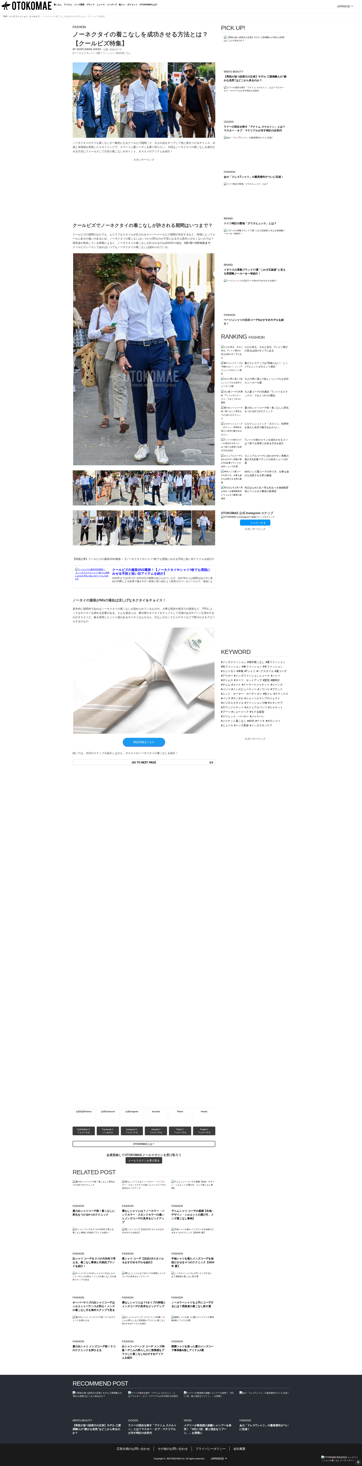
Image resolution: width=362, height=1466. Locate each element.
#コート (236, 684)
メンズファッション (18, 16)
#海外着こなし (256, 662)
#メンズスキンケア (261, 725)
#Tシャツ (249, 671)
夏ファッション (106, 53)
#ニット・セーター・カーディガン (241, 693)
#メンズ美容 (241, 725)
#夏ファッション (275, 662)
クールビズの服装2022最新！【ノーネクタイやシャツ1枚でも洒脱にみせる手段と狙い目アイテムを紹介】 (161, 571)
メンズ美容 (79, 4)
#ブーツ (225, 711)
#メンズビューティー (244, 689)
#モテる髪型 (257, 711)
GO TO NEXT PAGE (172, 762)
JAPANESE (343, 6)
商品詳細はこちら (143, 742)
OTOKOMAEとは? (148, 4)
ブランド (90, 4)
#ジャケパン (257, 716)
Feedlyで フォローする (204, 1131)
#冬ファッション (273, 666)
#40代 (250, 721)
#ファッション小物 (256, 702)
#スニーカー (228, 671)
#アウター (227, 675)
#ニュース (227, 725)
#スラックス (280, 693)
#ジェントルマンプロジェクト (262, 698)
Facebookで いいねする (108, 1131)
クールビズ (34, 16)
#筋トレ (267, 693)
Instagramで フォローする (132, 1131)
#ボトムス (227, 680)
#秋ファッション (231, 666)
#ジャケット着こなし (233, 721)
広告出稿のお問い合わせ (133, 1448)
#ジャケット (275, 707)
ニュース (101, 4)
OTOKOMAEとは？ (144, 1144)
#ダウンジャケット (232, 707)
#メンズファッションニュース (252, 675)
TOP (5, 16)
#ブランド (277, 689)
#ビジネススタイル (232, 702)
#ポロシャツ (273, 721)
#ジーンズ (277, 684)
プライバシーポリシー (211, 1448)
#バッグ (225, 698)
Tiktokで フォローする (180, 1131)
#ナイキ (260, 721)
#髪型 (266, 680)
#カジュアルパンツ (256, 707)
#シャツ (275, 675)
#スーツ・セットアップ (248, 680)
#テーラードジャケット (256, 684)
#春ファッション (252, 666)
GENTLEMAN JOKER (89, 49)
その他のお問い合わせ (173, 1448)
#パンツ (225, 689)
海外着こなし (124, 53)
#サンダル (237, 698)
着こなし (58, 4)
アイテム (68, 4)
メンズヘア (112, 4)
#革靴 (240, 671)
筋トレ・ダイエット (128, 4)
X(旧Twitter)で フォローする (84, 1131)
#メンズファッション (233, 662)
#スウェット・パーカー (235, 716)
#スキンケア (275, 702)
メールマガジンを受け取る (144, 1160)
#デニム (225, 684)
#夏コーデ (281, 671)
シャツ (92, 53)
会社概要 (239, 1448)
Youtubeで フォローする (156, 1131)
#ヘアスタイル (265, 671)
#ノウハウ (264, 689)
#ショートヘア (240, 711)
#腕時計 (275, 680)
